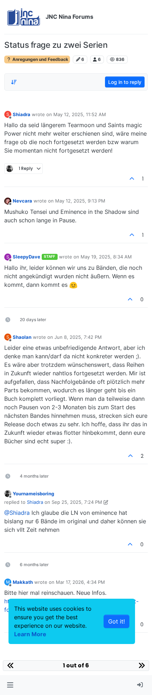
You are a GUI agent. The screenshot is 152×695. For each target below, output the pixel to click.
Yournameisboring (33, 493)
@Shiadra (17, 512)
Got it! (116, 621)
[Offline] (7, 200)
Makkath (23, 582)
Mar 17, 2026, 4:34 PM (80, 582)
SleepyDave (26, 257)
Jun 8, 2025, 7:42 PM (78, 337)
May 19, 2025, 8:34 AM (106, 257)
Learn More (30, 634)
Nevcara (22, 201)
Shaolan (22, 337)
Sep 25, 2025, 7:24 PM (77, 502)
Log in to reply (124, 82)
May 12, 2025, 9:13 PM (80, 201)
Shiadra (21, 114)
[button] (10, 685)
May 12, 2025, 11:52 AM (79, 114)
